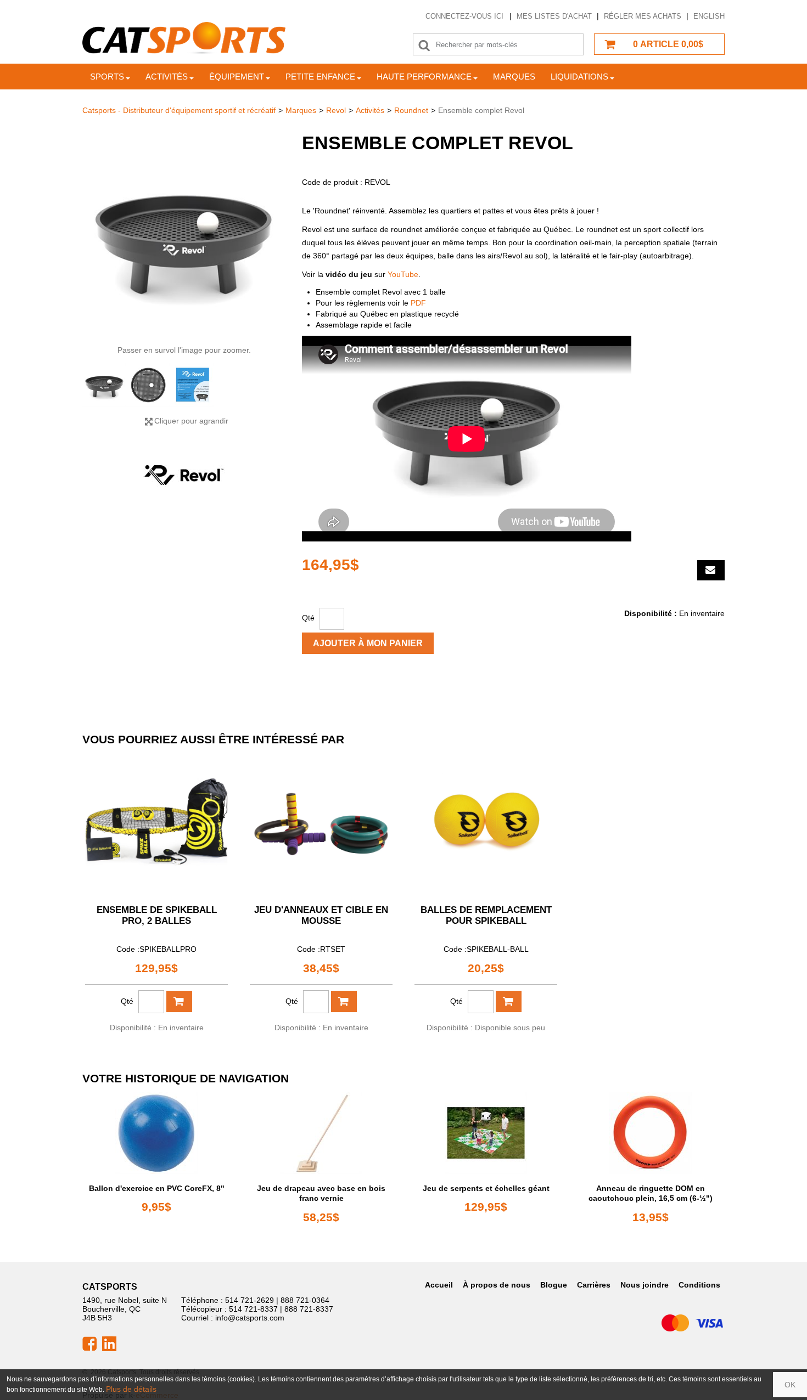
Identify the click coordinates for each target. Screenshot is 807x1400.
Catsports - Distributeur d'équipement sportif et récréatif (179, 110)
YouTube (403, 274)
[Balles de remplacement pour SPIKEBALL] (485, 824)
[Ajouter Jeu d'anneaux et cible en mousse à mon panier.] (344, 1001)
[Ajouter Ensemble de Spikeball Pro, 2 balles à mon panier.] (179, 1001)
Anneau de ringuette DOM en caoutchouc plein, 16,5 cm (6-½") (651, 1193)
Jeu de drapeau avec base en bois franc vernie (321, 1193)
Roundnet (411, 110)
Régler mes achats (642, 16)
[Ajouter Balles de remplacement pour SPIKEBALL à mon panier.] (509, 1001)
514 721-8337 (253, 1309)
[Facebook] (89, 1343)
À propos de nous (496, 1284)
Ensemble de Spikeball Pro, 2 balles (157, 915)
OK (789, 1384)
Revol (336, 110)
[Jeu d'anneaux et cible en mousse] (321, 824)
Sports (107, 76)
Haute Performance (424, 76)
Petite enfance (320, 76)
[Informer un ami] (711, 570)
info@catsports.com (249, 1317)
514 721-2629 (249, 1300)
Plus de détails (131, 1389)
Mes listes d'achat (554, 16)
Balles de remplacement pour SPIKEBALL (486, 915)
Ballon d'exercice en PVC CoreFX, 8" (157, 1188)
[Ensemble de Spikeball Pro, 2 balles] (156, 824)
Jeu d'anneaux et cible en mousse (321, 915)
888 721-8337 (308, 1309)
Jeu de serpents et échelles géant (486, 1188)
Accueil (439, 1284)
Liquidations (579, 76)
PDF (418, 302)
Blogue (553, 1284)
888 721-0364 (305, 1300)
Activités (166, 76)
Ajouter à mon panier (368, 643)
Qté (308, 617)
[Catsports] (183, 38)
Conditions (699, 1284)
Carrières (593, 1284)
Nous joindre (644, 1284)
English (709, 16)
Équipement (236, 76)
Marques (514, 76)
